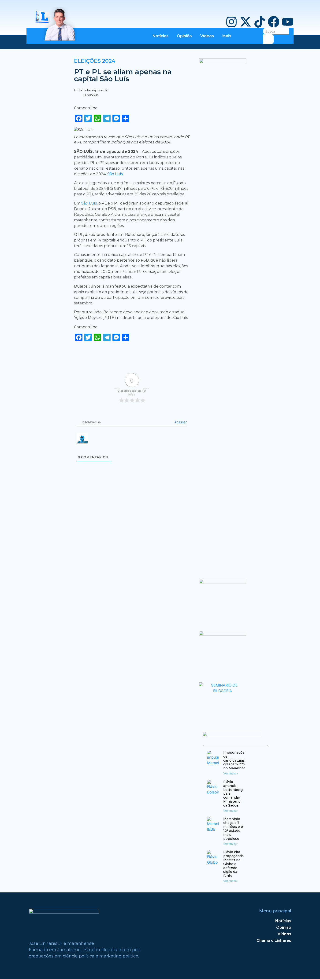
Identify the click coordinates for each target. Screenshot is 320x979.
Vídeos (207, 36)
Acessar (180, 422)
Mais (226, 36)
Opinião (184, 36)
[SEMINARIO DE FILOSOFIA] (222, 690)
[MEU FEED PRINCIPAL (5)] (222, 634)
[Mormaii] (222, 582)
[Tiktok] (259, 22)
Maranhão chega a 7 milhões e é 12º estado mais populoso (233, 829)
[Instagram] (231, 22)
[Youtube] (288, 22)
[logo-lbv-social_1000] (222, 61)
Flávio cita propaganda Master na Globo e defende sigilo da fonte (233, 864)
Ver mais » (230, 773)
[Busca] (268, 39)
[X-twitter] (245, 22)
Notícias (160, 36)
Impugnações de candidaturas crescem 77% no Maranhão (234, 760)
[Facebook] (273, 22)
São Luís (115, 174)
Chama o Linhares (274, 940)
